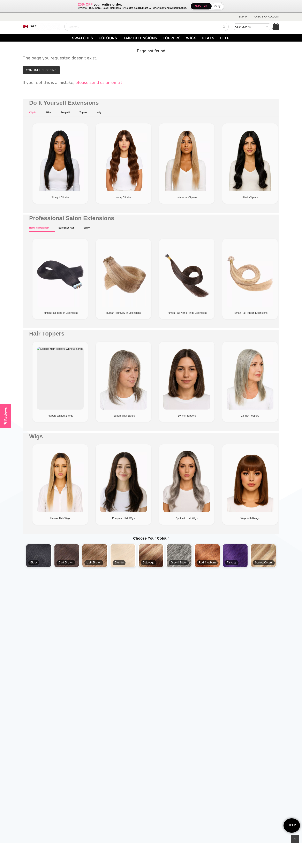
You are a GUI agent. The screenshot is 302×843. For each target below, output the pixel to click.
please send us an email (98, 82)
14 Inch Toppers (250, 415)
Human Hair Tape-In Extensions (60, 312)
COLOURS (108, 38)
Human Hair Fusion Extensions (250, 312)
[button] (39, 555)
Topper (83, 112)
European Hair (66, 227)
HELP (225, 38)
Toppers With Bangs (123, 415)
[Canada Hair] (41, 27)
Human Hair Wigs (60, 518)
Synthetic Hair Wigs (187, 518)
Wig (99, 112)
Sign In (243, 16)
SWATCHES (82, 38)
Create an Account (266, 16)
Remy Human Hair (39, 227)
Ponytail (65, 112)
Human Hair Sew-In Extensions (123, 312)
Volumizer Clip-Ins (187, 197)
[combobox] (146, 27)
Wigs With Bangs (250, 518)
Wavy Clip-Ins (123, 197)
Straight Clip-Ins (60, 197)
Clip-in (32, 112)
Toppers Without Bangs (60, 415)
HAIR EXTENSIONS (139, 38)
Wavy (87, 227)
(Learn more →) (143, 8)
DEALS (208, 38)
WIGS (191, 38)
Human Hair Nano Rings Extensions (187, 312)
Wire (48, 112)
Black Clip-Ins (250, 197)
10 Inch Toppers (187, 415)
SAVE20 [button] (201, 6)
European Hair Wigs (123, 518)
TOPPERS (172, 38)
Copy (217, 6)
